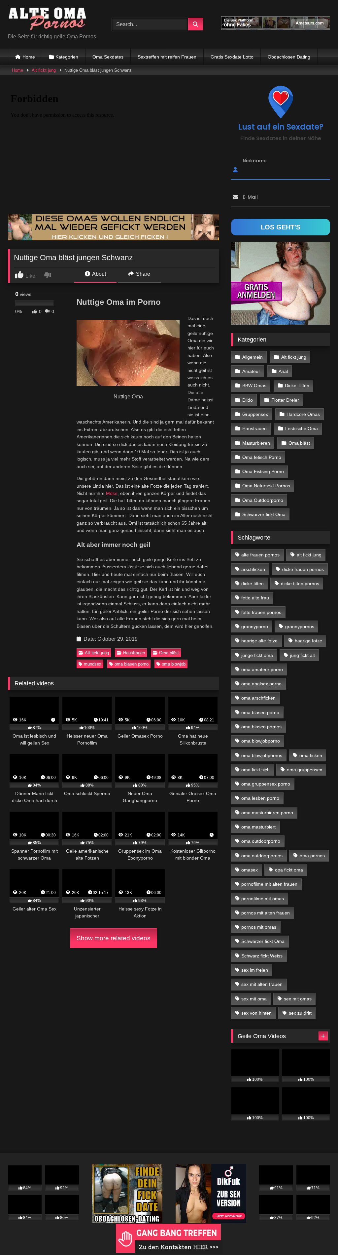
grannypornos (299, 626)
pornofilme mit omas (262, 898)
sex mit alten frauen (262, 984)
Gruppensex (255, 414)
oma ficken (310, 755)
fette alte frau (255, 597)
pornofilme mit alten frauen (269, 884)
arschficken (253, 569)
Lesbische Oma (301, 428)
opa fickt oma (289, 869)
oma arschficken (258, 698)
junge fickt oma (257, 655)
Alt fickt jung (44, 70)
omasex (249, 869)
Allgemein (252, 357)
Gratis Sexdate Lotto (232, 57)
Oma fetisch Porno (261, 457)
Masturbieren (256, 443)
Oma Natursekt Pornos (266, 485)
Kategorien (66, 57)
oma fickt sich (255, 769)
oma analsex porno (261, 683)
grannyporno (254, 626)
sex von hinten (256, 1013)
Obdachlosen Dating (289, 57)
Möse (112, 493)
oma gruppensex (304, 769)
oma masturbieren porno (267, 812)
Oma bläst (169, 652)
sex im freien (254, 970)
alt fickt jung (309, 554)
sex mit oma (254, 998)
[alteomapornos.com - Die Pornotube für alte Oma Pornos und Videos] (52, 19)
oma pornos (312, 855)
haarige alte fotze (259, 640)
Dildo (247, 400)
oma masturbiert (258, 827)
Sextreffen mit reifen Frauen (167, 57)
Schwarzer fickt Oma (264, 514)
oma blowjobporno (260, 741)
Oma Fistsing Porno (263, 471)
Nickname (255, 160)
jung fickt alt (302, 655)
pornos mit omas (258, 927)
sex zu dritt (300, 1013)
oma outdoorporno (260, 841)
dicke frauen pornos (303, 569)
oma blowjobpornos (261, 755)
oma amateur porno (262, 669)
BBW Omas (254, 385)
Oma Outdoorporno (262, 500)
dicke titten (252, 583)
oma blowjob (174, 664)
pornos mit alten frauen (265, 912)
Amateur (251, 371)
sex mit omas (298, 998)
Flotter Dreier (285, 400)
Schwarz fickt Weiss (262, 955)
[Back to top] (317, 1235)
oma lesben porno (260, 798)
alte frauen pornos (260, 554)
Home (28, 57)
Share (142, 274)
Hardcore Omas (303, 414)
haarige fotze (308, 640)
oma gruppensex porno (265, 784)
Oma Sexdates (107, 57)
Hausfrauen (134, 652)
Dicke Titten (297, 385)
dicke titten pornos (300, 583)
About (98, 274)
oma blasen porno (132, 664)
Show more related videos (114, 938)
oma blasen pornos (261, 726)
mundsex (92, 664)
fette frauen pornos (261, 612)
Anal (283, 371)
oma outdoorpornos (262, 855)
